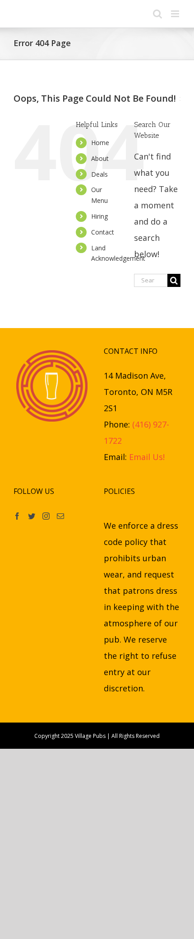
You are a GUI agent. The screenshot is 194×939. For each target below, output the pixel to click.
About (100, 158)
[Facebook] (17, 516)
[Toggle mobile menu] (175, 14)
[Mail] (60, 516)
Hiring (99, 216)
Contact (102, 232)
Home (100, 142)
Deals (99, 174)
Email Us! (147, 456)
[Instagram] (46, 516)
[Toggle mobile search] (157, 14)
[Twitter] (31, 516)
